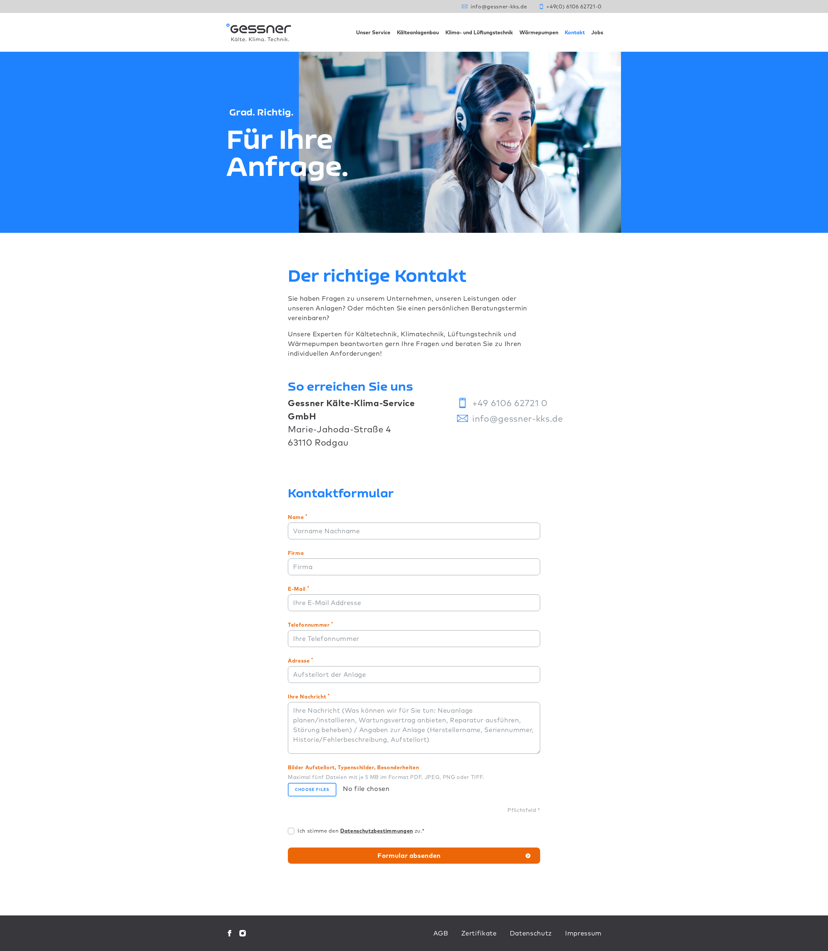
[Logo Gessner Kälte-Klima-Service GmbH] (258, 32)
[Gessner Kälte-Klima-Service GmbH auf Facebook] (229, 933)
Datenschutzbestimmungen (376, 830)
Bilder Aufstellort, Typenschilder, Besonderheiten (386, 772)
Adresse (300, 660)
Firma (296, 553)
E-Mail (298, 588)
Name (298, 516)
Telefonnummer (310, 624)
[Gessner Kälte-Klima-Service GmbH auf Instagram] (242, 933)
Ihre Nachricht (309, 696)
